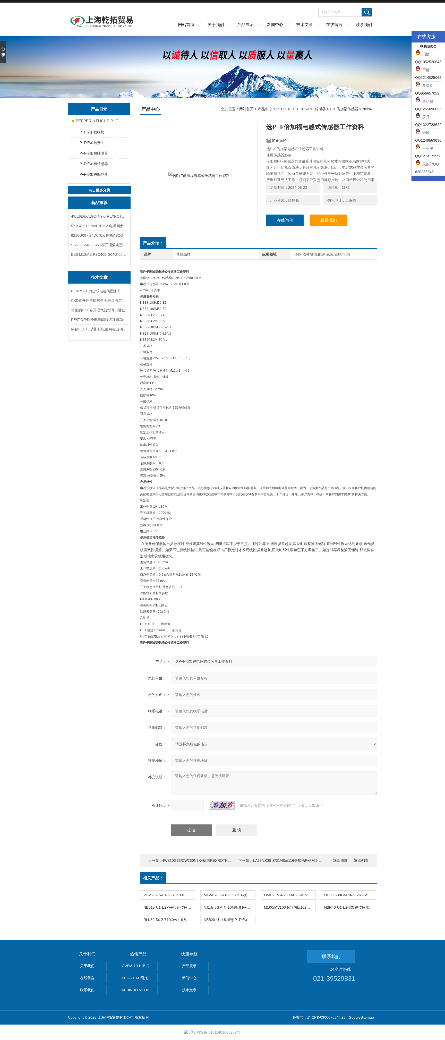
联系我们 (364, 24)
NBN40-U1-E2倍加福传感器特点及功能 (350, 907)
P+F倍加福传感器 (94, 164)
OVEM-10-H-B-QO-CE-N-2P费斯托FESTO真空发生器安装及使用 (140, 966)
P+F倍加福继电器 (94, 153)
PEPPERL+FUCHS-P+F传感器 (99, 121)
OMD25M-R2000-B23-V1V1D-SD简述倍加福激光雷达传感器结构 (289, 895)
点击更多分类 (99, 190)
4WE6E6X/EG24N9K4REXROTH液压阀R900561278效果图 (99, 216)
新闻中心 (275, 24)
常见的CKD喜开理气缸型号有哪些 (98, 310)
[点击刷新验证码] (222, 805)
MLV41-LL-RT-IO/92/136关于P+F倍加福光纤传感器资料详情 (229, 895)
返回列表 (361, 860)
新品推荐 (99, 202)
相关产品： (153, 878)
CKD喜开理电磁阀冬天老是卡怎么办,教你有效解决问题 (99, 301)
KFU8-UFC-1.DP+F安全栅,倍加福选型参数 (140, 990)
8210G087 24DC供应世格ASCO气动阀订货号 (99, 235)
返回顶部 (340, 860)
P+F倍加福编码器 (94, 174)
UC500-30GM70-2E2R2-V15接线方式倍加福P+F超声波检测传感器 (350, 895)
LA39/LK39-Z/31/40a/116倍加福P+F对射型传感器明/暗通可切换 (304, 860)
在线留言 (334, 24)
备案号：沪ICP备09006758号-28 (319, 1017)
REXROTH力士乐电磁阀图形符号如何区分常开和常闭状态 (99, 291)
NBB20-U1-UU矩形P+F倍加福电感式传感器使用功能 (229, 920)
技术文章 (304, 24)
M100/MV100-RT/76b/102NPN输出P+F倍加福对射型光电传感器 (289, 907)
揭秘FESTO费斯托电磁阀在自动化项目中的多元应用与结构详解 (99, 329)
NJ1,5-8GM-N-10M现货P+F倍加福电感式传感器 (229, 907)
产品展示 (245, 24)
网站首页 (186, 24)
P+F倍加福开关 (92, 143)
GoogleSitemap (361, 1017)
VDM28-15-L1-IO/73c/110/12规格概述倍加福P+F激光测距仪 (169, 895)
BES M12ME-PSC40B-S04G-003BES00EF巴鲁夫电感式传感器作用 (99, 254)
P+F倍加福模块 (92, 132)
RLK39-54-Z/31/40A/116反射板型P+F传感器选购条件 (169, 920)
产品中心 (265, 109)
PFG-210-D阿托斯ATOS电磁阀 (140, 978)
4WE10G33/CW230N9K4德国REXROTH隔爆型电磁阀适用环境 (213, 860)
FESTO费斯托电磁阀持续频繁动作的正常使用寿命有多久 (99, 320)
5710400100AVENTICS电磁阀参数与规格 (99, 226)
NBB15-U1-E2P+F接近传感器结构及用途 (169, 907)
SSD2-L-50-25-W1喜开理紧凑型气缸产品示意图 (99, 245)
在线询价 (285, 220)
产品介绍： (153, 243)
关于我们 (216, 24)
